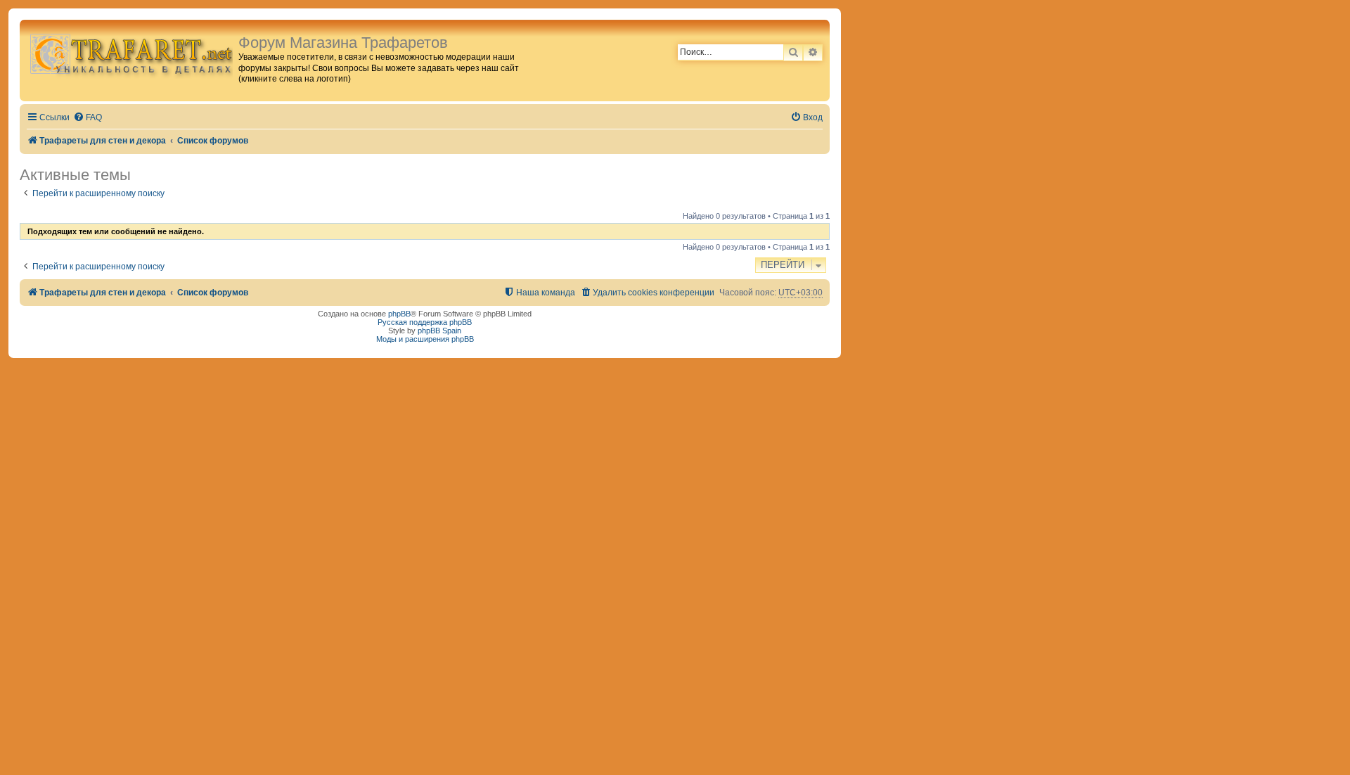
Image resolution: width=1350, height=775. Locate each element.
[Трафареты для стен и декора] (130, 53)
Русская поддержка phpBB (425, 322)
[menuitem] (87, 117)
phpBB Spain (439, 330)
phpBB (399, 313)
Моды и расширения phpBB (425, 339)
